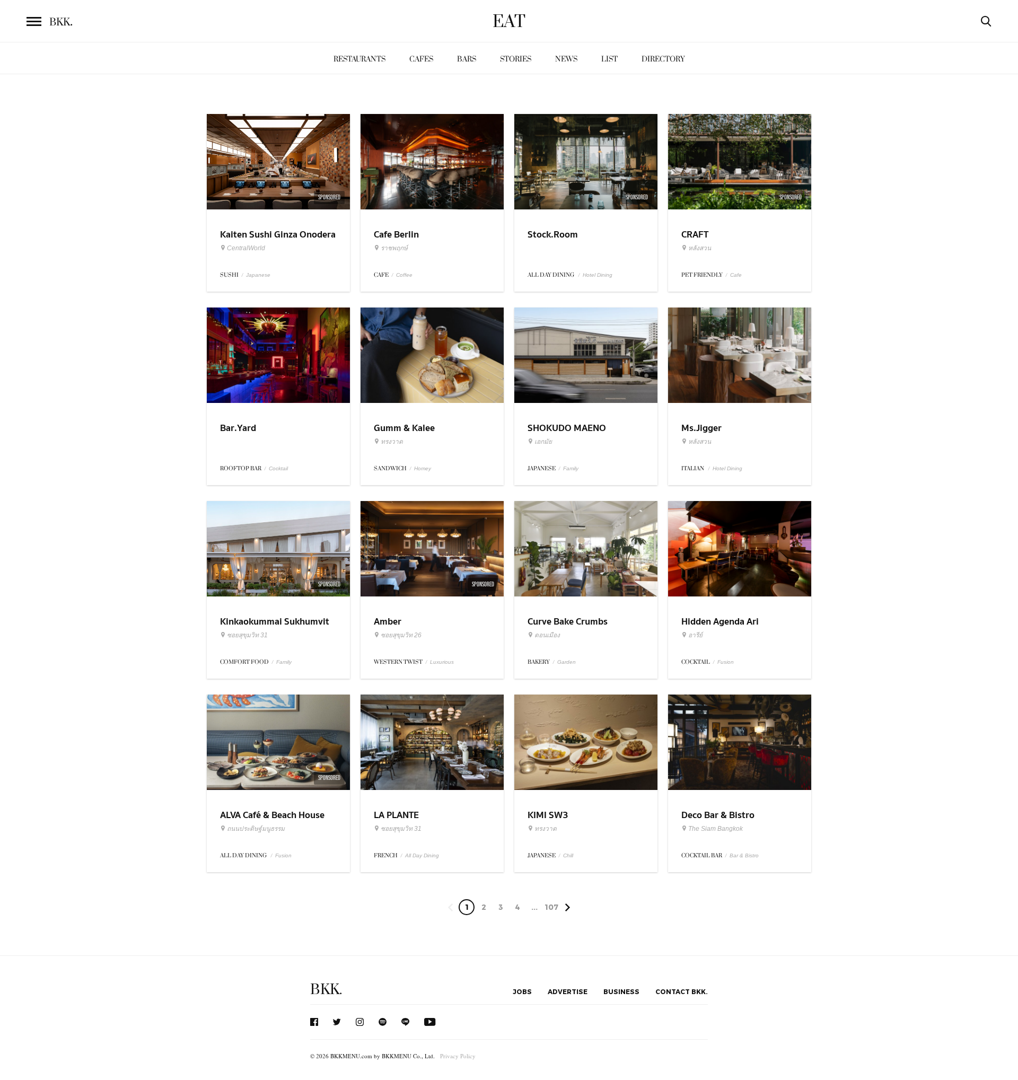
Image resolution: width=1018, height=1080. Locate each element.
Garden (566, 662)
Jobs (522, 991)
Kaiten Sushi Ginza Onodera (278, 234)
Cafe (736, 275)
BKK (61, 22)
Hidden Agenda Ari (720, 621)
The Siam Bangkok (715, 829)
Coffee (404, 275)
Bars (466, 59)
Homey (422, 468)
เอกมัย (543, 441)
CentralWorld (246, 248)
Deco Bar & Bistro (717, 815)
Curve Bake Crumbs (568, 621)
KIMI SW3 (548, 815)
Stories (515, 59)
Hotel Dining (597, 275)
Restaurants (359, 59)
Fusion (725, 662)
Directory (663, 59)
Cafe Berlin (396, 234)
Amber (387, 621)
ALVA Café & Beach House (272, 815)
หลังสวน (699, 248)
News (566, 59)
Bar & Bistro (744, 855)
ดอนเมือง (547, 635)
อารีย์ (695, 635)
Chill (568, 855)
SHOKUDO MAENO (567, 428)
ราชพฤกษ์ (394, 248)
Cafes (421, 59)
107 (551, 906)
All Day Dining (422, 855)
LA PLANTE (396, 815)
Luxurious (442, 662)
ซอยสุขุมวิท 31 (247, 635)
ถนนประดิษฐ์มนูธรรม (256, 829)
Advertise (567, 991)
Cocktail (278, 468)
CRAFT (694, 234)
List (609, 59)
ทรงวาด (392, 441)
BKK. (326, 989)
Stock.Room (553, 234)
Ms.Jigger (701, 428)
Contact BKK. (681, 991)
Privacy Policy (458, 1056)
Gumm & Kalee (404, 428)
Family (570, 468)
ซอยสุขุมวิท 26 (401, 635)
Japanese (258, 275)
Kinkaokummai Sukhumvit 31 (274, 628)
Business (621, 991)
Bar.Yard (238, 428)
